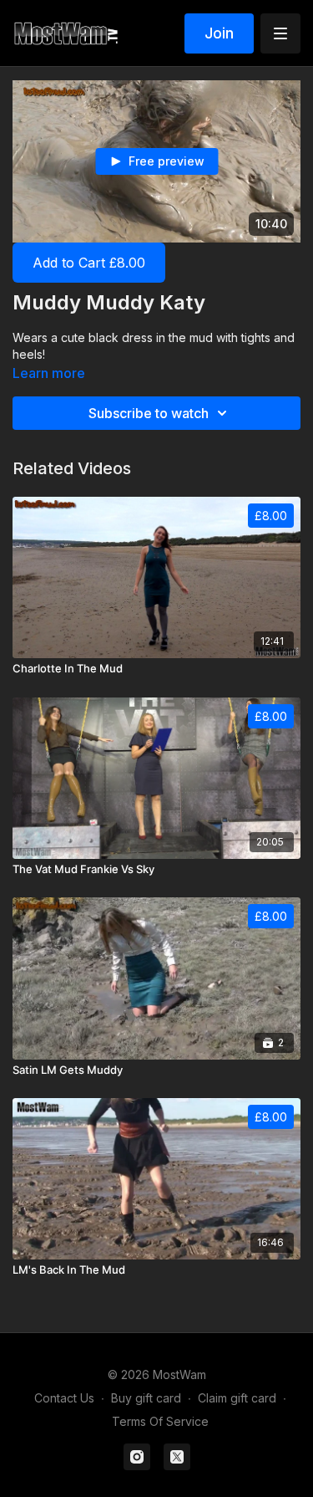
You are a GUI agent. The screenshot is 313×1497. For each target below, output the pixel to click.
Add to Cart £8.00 (89, 262)
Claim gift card (237, 1398)
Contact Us (64, 1398)
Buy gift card (146, 1398)
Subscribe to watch (148, 413)
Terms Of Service (160, 1421)
